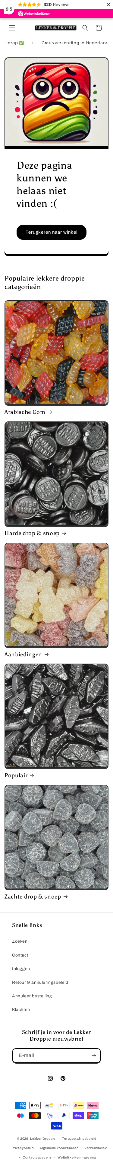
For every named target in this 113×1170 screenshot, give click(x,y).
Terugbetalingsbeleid (79, 1138)
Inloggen (21, 969)
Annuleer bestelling (32, 996)
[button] (12, 27)
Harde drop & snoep (32, 533)
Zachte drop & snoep (33, 896)
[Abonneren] (93, 1055)
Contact (20, 955)
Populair (16, 775)
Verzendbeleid (96, 1148)
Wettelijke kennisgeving (77, 1157)
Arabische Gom (25, 411)
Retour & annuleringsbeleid (40, 982)
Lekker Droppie (42, 1138)
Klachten (21, 1009)
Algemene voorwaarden (58, 1148)
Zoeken (20, 941)
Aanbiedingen (23, 654)
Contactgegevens (37, 1157)
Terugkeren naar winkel (51, 232)
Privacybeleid (22, 1148)
